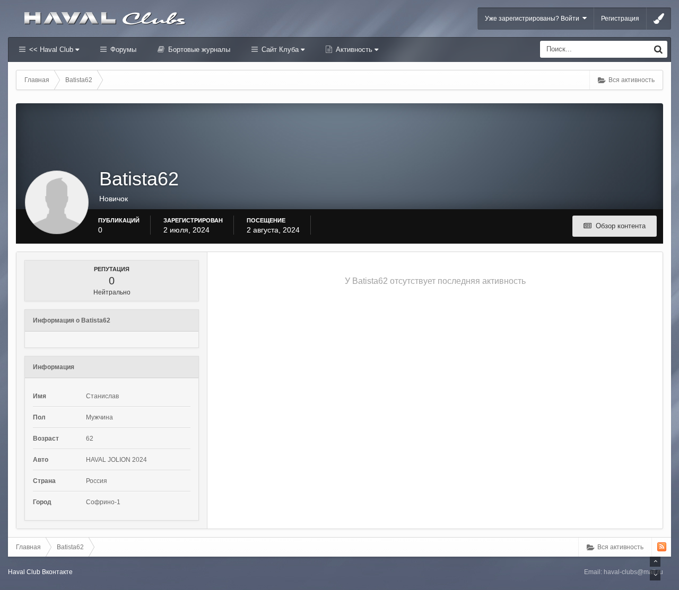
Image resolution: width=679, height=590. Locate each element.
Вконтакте (57, 572)
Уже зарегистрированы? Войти (533, 18)
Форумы (122, 49)
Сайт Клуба (280, 49)
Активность (354, 49)
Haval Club (24, 572)
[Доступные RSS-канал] (661, 546)
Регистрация (620, 18)
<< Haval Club (51, 49)
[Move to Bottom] (655, 575)
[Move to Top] (655, 561)
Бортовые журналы (198, 49)
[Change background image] (659, 18)
